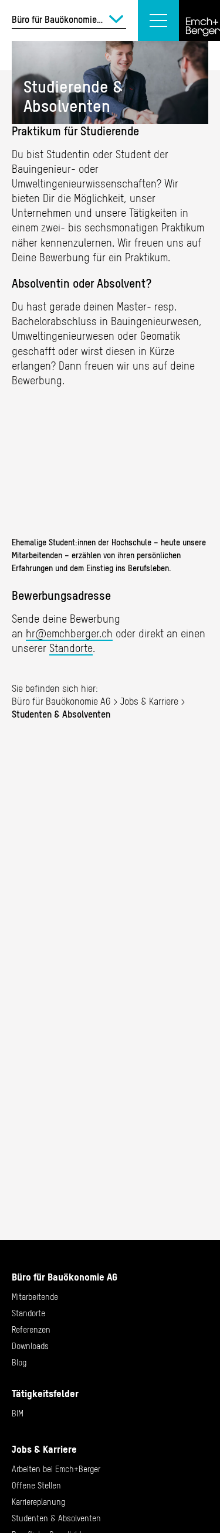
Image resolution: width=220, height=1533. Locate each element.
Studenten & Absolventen (56, 1518)
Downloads (30, 1346)
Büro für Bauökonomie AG (61, 701)
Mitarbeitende (35, 1297)
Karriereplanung (38, 1502)
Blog (19, 1362)
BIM (17, 1413)
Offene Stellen (36, 1485)
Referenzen (31, 1329)
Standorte (71, 648)
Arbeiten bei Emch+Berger (56, 1469)
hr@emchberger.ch (69, 633)
